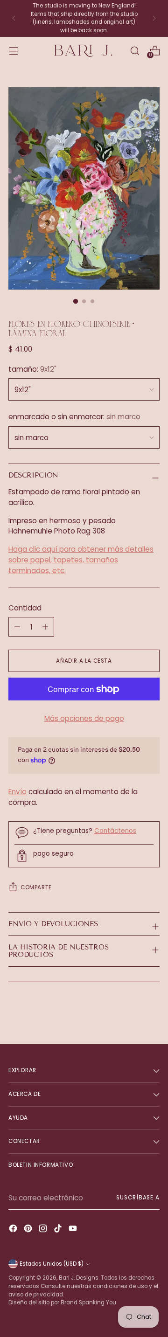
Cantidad (25, 608)
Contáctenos (115, 830)
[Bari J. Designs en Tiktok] (58, 1230)
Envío (17, 792)
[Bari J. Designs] (84, 51)
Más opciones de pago (84, 718)
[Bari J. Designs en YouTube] (73, 1230)
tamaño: (32, 369)
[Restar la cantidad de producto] (45, 626)
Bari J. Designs (78, 1278)
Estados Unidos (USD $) (52, 1264)
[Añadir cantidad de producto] (17, 626)
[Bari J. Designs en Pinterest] (29, 1230)
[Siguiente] (154, 18)
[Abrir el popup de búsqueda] (134, 50)
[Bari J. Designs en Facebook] (14, 1230)
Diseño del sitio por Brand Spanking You (62, 1302)
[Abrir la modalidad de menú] (13, 50)
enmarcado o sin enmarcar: (74, 417)
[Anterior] (14, 18)
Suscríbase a (138, 1197)
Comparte (36, 887)
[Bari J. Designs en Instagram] (43, 1230)
